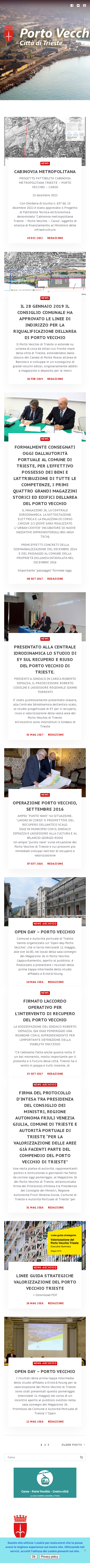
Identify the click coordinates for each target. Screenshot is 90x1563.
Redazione (55, 238)
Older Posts (72, 1445)
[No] (85, 1550)
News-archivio (45, 923)
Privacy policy (49, 1556)
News (45, 163)
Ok (34, 1556)
